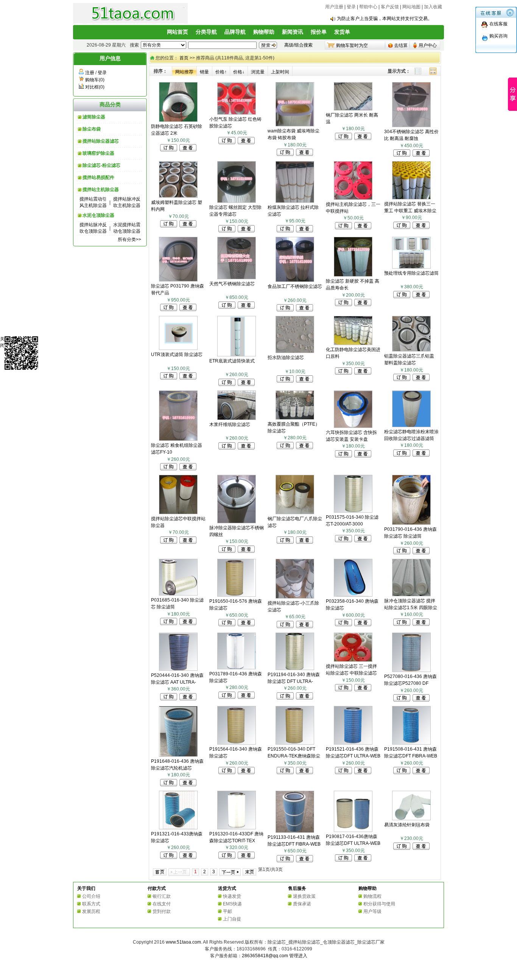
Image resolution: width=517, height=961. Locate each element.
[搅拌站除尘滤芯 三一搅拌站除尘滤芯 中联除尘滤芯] (353, 660)
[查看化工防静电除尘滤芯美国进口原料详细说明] (362, 373)
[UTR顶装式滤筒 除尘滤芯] (178, 348)
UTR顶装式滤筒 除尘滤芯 (176, 354)
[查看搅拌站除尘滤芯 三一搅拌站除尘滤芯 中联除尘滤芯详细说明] (362, 689)
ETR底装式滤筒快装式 (232, 361)
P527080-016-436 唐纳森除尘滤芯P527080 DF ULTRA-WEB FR (410, 683)
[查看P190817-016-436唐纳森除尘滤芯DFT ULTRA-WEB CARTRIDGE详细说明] (362, 860)
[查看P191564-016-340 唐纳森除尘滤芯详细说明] (246, 772)
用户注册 (334, 6)
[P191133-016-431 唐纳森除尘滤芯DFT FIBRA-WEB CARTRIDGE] (295, 831)
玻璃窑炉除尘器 (98, 153)
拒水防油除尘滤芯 (286, 357)
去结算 (401, 45)
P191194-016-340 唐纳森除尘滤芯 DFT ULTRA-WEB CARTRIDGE (294, 681)
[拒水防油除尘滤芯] (295, 351)
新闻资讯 (292, 32)
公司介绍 (91, 896)
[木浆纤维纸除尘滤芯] (236, 418)
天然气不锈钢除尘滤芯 (232, 283)
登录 (351, 6)
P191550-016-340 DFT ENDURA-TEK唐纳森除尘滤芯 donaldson (294, 755)
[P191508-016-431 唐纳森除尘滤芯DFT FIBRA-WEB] (411, 743)
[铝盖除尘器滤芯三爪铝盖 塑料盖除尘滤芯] (411, 350)
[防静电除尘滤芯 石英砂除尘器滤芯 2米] (178, 120)
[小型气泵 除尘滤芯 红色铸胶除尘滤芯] (236, 113)
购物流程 (372, 896)
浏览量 (258, 72)
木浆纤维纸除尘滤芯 (229, 424)
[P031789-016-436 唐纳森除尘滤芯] (236, 667)
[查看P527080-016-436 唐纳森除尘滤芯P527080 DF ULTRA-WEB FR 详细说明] (421, 700)
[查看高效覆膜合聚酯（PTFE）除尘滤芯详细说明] (304, 447)
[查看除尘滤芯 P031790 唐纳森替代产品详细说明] (187, 309)
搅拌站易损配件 (98, 177)
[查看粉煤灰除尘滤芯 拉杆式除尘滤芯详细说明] (304, 230)
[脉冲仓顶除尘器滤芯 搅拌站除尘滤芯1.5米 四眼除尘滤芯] (411, 594)
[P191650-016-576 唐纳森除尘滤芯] (236, 595)
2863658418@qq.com (265, 955)
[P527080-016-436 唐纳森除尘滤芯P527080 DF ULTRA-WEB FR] (411, 670)
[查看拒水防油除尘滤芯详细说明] (304, 381)
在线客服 (498, 23)
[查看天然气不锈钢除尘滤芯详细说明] (246, 307)
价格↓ (238, 72)
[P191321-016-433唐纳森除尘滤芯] (178, 827)
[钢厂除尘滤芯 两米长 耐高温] (353, 109)
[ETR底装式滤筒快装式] (236, 355)
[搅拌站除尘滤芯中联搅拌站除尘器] (178, 512)
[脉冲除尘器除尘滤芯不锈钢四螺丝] (236, 521)
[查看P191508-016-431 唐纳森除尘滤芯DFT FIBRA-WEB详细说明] (421, 772)
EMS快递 (232, 904)
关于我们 (86, 888)
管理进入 (298, 955)
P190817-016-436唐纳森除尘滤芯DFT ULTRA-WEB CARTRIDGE (353, 843)
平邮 (227, 911)
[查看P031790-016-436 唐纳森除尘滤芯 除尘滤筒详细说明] (421, 552)
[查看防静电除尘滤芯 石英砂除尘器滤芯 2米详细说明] (187, 149)
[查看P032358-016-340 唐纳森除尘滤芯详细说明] (362, 624)
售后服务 (297, 888)
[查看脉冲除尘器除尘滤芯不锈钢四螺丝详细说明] (246, 551)
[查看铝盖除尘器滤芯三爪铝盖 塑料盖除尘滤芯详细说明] (421, 379)
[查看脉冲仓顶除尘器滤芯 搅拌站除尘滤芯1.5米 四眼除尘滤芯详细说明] (421, 624)
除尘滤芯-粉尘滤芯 (101, 165)
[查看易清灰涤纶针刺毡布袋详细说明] (421, 848)
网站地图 (411, 6)
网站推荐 (184, 72)
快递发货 (232, 896)
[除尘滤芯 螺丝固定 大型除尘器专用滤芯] (236, 201)
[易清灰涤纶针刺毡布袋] (411, 818)
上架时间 (280, 72)
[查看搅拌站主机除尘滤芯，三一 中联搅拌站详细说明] (362, 227)
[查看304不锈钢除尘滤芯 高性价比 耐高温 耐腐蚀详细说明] (421, 155)
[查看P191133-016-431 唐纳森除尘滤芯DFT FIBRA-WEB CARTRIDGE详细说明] (304, 860)
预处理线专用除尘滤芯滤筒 (411, 273)
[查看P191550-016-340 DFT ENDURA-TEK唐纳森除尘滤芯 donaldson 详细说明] (304, 772)
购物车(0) (94, 79)
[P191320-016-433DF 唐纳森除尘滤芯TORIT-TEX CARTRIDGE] (236, 827)
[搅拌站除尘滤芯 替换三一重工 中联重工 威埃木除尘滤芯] (411, 198)
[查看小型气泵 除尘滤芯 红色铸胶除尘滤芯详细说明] (246, 142)
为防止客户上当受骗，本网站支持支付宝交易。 (384, 18)
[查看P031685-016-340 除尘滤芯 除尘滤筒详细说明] (187, 623)
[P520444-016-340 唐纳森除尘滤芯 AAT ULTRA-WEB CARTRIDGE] (178, 669)
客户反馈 (390, 6)
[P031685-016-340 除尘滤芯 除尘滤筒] (178, 594)
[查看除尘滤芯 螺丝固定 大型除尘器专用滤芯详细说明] (246, 230)
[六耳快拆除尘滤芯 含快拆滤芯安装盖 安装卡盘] (353, 426)
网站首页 (177, 32)
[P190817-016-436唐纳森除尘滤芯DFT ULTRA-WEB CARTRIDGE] (353, 830)
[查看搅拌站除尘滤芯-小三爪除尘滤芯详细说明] (304, 626)
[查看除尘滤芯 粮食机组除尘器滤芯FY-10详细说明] (187, 468)
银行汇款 (162, 896)
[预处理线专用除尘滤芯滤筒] (411, 267)
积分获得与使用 (379, 904)
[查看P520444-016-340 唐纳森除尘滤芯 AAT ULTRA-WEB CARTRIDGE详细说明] (187, 698)
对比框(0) (94, 87)
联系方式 (91, 904)
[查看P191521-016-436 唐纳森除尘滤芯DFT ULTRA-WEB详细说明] (362, 772)
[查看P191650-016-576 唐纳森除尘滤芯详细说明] (246, 624)
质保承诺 (302, 904)
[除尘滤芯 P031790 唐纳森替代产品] (178, 280)
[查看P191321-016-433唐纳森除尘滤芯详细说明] (187, 857)
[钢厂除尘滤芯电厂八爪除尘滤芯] (295, 512)
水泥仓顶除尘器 (98, 215)
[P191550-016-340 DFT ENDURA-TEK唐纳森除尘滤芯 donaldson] (295, 743)
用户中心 (428, 45)
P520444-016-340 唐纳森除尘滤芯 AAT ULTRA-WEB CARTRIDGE (177, 682)
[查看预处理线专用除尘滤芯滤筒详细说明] (421, 296)
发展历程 (91, 911)
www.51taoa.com (183, 942)
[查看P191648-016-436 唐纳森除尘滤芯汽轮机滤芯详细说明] (187, 784)
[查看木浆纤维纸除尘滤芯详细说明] (246, 448)
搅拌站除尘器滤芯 (101, 141)
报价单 (319, 32)
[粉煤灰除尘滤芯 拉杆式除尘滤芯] (295, 201)
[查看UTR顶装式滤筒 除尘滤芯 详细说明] (187, 378)
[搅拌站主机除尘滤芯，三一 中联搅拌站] (353, 198)
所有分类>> (129, 239)
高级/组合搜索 (298, 45)
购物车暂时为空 (352, 45)
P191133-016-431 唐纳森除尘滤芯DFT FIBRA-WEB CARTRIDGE (294, 844)
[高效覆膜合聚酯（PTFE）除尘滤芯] (295, 418)
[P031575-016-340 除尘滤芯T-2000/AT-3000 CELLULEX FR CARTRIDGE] (353, 511)
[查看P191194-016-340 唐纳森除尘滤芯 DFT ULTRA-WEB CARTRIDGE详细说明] (304, 698)
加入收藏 (433, 6)
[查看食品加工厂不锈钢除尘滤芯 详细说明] (304, 310)
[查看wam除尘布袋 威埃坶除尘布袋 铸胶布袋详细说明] (304, 154)
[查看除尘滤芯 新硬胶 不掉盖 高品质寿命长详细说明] (362, 304)
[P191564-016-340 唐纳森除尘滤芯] (236, 743)
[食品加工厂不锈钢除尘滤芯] (295, 280)
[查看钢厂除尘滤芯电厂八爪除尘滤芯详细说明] (304, 542)
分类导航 (206, 32)
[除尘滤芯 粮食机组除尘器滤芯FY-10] (178, 439)
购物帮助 (263, 32)
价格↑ (221, 72)
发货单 (342, 32)
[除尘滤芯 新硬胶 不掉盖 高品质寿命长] (353, 275)
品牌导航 (235, 32)
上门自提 (232, 919)
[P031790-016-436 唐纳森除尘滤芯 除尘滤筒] (411, 523)
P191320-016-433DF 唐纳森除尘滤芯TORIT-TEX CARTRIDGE (236, 840)
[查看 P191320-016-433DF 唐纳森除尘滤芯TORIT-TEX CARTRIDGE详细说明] (246, 857)
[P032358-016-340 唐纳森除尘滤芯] (353, 595)
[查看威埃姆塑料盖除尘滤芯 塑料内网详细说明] (187, 226)
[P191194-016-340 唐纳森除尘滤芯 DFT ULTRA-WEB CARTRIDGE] (295, 668)
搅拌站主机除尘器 (101, 189)
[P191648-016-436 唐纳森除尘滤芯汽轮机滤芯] (178, 755)
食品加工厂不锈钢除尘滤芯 (295, 286)
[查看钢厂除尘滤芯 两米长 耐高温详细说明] (362, 138)
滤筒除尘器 (94, 117)
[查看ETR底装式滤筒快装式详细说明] (246, 384)
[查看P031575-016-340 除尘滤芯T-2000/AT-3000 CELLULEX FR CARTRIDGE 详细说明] (362, 540)
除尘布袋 (92, 129)
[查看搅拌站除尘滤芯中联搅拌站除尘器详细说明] (187, 542)
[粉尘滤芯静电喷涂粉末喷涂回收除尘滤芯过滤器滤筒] (411, 425)
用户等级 (372, 911)
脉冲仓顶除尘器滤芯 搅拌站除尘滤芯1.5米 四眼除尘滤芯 (410, 607)
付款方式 (157, 888)
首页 (183, 58)
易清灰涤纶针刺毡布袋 (407, 824)
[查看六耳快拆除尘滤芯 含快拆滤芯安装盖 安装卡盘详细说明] (362, 456)
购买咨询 (498, 36)
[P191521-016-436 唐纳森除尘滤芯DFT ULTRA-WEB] (353, 743)
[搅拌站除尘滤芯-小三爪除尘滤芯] (295, 597)
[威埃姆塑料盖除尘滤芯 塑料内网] (178, 196)
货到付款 (162, 911)
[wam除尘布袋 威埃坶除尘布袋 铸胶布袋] (295, 125)
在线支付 (162, 904)
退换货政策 (304, 896)
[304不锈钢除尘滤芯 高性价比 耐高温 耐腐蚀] (411, 125)
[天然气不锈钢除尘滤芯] (236, 277)
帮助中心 (368, 6)
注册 (89, 72)
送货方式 (227, 888)
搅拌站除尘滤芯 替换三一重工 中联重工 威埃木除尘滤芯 (410, 210)
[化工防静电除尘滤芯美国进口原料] (353, 343)
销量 (204, 72)
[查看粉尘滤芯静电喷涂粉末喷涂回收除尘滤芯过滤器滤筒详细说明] (421, 455)
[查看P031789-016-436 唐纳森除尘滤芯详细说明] (246, 697)
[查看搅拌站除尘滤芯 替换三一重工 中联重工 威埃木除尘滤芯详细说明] (421, 227)
